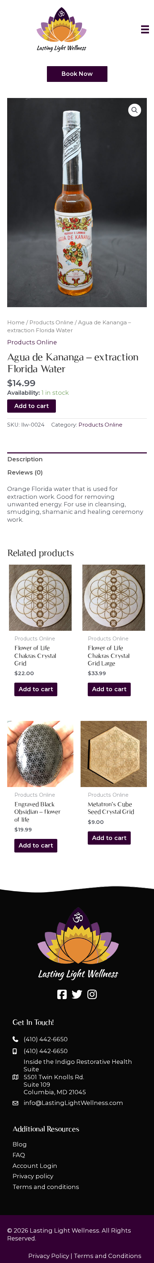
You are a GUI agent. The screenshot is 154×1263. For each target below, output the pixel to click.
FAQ (19, 1155)
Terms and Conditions (107, 1255)
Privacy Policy (48, 1255)
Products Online (51, 322)
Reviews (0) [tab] (25, 472)
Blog (20, 1144)
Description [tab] (25, 459)
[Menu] (145, 29)
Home (16, 322)
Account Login (35, 1165)
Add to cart (31, 405)
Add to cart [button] (36, 689)
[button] (134, 110)
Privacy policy (33, 1176)
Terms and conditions (46, 1186)
